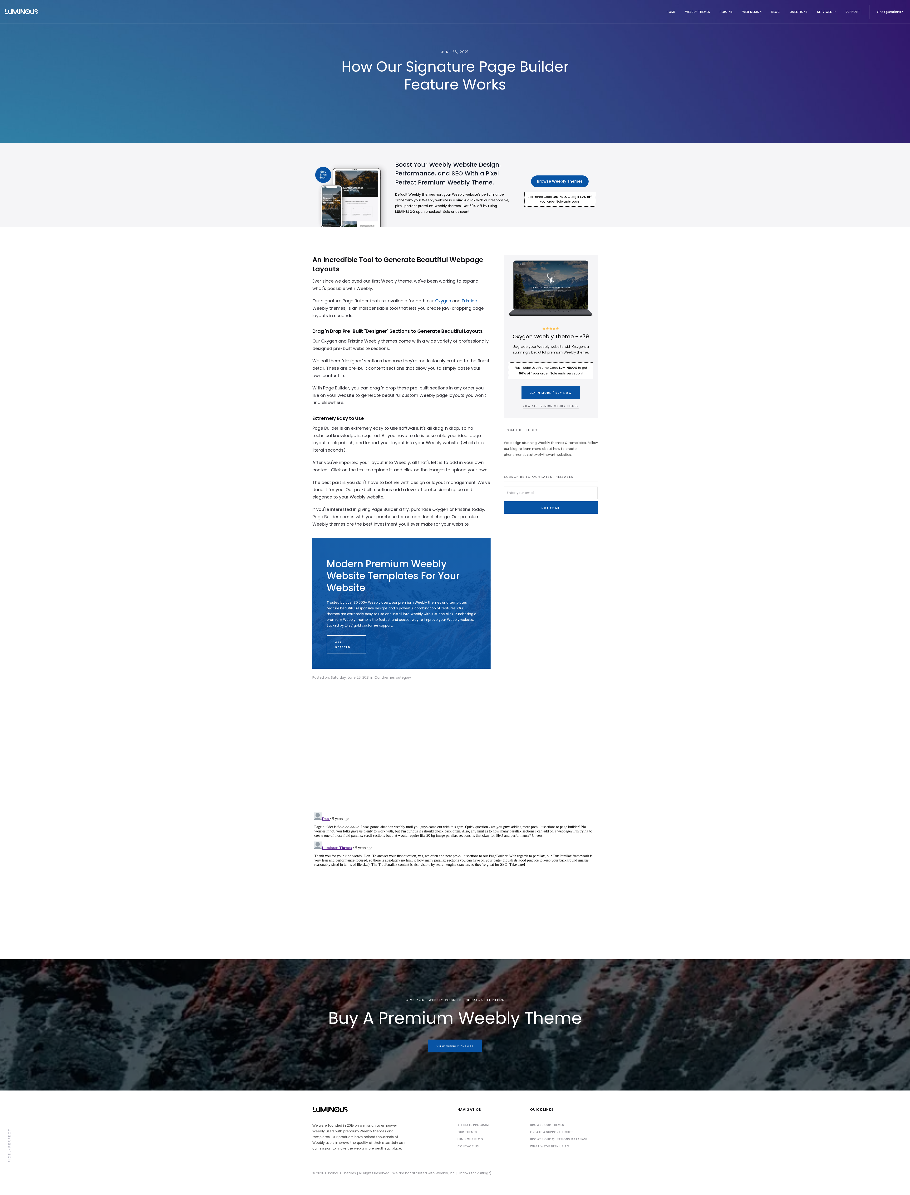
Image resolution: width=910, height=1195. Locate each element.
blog (775, 12)
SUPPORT (853, 12)
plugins (726, 12)
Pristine (469, 301)
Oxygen (443, 301)
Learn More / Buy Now (551, 393)
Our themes (384, 677)
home (671, 12)
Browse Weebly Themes (560, 181)
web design (752, 12)
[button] (826, 12)
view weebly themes (455, 1046)
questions (799, 12)
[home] (333, 12)
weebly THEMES (697, 12)
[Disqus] (455, 747)
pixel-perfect (9, 1145)
